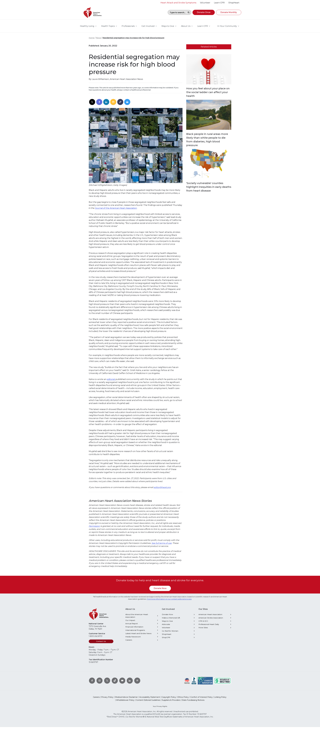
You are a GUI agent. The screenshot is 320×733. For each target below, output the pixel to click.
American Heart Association (210, 614)
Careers (128, 640)
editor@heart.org (162, 487)
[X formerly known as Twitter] (107, 680)
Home (91, 38)
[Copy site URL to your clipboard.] (120, 102)
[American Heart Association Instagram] (99, 680)
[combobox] (177, 12)
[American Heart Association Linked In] (129, 680)
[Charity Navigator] (205, 680)
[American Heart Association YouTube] (122, 680)
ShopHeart (166, 634)
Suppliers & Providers (171, 700)
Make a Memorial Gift (171, 618)
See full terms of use (162, 543)
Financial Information (134, 627)
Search (188, 12)
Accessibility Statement (149, 697)
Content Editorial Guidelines (148, 700)
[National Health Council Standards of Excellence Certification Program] (187, 680)
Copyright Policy (169, 697)
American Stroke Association (210, 618)
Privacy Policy (107, 697)
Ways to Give (167, 621)
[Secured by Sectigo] (222, 680)
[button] (203, 12)
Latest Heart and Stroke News (138, 633)
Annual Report (131, 624)
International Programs (135, 630)
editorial (111, 379)
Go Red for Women (170, 631)
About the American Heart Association (136, 615)
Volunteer (166, 628)
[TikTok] (115, 680)
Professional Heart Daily (208, 624)
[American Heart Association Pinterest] (137, 680)
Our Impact (130, 620)
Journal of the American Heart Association (116, 208)
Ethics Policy (183, 697)
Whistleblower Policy (125, 700)
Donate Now (160, 588)
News (98, 38)
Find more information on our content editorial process (169, 599)
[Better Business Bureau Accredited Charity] (194, 680)
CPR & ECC (203, 621)
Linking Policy (220, 697)
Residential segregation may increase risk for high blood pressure (133, 38)
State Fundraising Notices (193, 700)
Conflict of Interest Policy (201, 697)
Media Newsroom (133, 637)
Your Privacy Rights (160, 706)
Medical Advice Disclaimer (126, 697)
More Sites (203, 628)
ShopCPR (166, 637)
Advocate (166, 624)
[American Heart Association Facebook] (92, 680)
